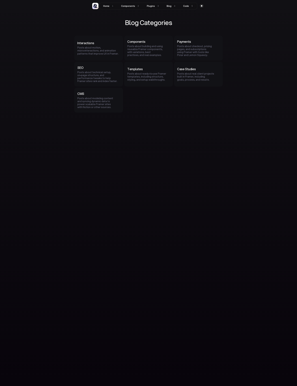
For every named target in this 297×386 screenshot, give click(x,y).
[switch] (201, 6)
